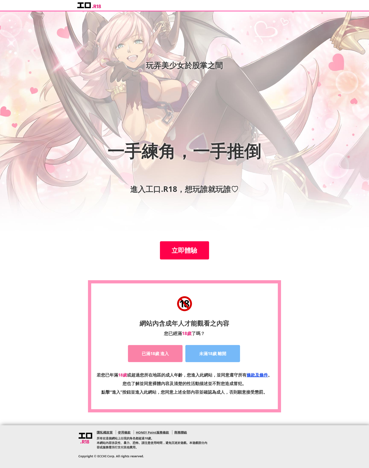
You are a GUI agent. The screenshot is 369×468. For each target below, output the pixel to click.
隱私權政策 (105, 432)
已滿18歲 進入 (155, 353)
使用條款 (124, 432)
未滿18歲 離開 (212, 353)
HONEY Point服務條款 (152, 432)
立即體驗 (184, 250)
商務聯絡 (180, 432)
